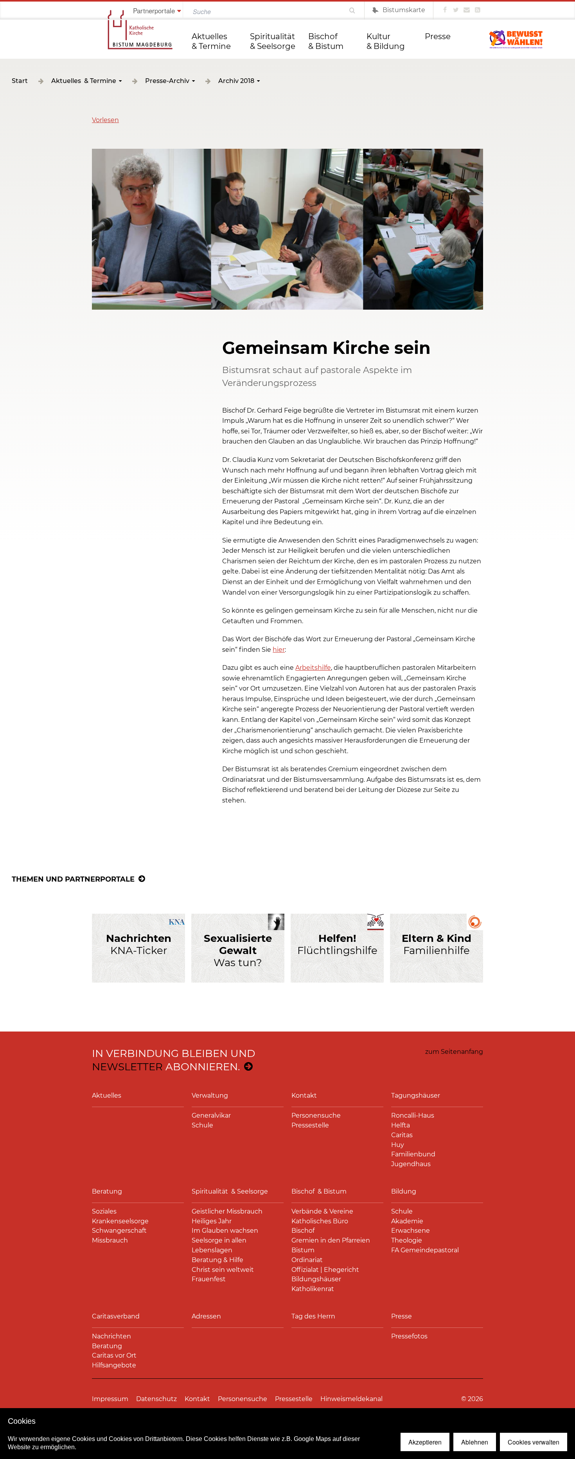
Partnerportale (154, 10)
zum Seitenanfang (454, 1051)
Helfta (400, 1125)
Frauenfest (209, 1279)
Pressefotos (409, 1336)
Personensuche (316, 1115)
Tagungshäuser (415, 1095)
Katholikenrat (312, 1289)
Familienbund (413, 1154)
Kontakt (304, 1095)
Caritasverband (116, 1316)
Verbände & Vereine (322, 1211)
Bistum (302, 1250)
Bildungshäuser (316, 1279)
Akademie (407, 1221)
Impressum (110, 1399)
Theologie (406, 1240)
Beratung (107, 1191)
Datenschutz (156, 1399)
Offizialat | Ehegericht (325, 1269)
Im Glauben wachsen (225, 1230)
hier (279, 649)
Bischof (302, 1230)
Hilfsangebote (114, 1365)
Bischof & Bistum (325, 41)
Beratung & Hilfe (217, 1260)
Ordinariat (307, 1260)
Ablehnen (474, 1441)
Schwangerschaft (119, 1230)
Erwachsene (410, 1230)
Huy (397, 1145)
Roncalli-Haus (412, 1115)
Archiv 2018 (236, 81)
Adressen (206, 1316)
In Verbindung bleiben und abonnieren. (173, 1060)
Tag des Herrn (313, 1316)
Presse (438, 36)
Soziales (104, 1211)
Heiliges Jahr (212, 1221)
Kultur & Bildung (386, 41)
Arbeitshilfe (313, 667)
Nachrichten (111, 1336)
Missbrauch (110, 1240)
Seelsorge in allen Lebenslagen (219, 1245)
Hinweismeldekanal (351, 1399)
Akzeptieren (425, 1441)
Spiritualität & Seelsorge (273, 41)
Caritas (402, 1135)
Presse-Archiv (167, 81)
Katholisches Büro (319, 1221)
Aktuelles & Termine (211, 41)
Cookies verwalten (533, 1441)
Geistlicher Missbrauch (227, 1211)
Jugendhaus (411, 1164)
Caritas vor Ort (114, 1355)
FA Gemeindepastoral (425, 1250)
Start (20, 81)
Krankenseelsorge (120, 1221)
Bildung (403, 1191)
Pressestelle (310, 1125)
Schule (202, 1125)
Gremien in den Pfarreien (330, 1240)
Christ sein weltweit (223, 1269)
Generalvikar (211, 1115)
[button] (105, 120)
